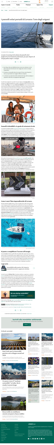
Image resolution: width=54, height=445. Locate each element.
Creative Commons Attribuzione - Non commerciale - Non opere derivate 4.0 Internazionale (18, 304)
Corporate (3, 435)
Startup (22, 307)
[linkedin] (41, 438)
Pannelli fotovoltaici (27, 307)
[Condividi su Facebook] (15, 62)
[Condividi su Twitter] (18, 62)
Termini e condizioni (19, 435)
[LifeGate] (27, 1)
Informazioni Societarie (19, 434)
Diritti (9, 7)
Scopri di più (29, 313)
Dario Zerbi (12, 52)
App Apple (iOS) (4, 427)
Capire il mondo (5, 5)
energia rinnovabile (9, 213)
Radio (18, 5)
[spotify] (35, 438)
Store (9, 1)
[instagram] (39, 438)
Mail (15, 430)
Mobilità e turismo (33, 7)
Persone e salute (50, 7)
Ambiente (3, 7)
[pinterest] (33, 438)
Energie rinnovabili (17, 307)
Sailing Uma (28, 259)
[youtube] (37, 438)
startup (2, 275)
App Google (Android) (5, 429)
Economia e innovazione (22, 7)
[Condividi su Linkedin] (20, 62)
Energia (14, 7)
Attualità (3, 424)
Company (16, 424)
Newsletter (15, 1)
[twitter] (30, 438)
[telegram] (43, 438)
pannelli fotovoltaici (19, 158)
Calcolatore (3, 437)
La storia (16, 429)
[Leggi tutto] (52, 331)
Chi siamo (17, 427)
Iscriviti (26, 324)
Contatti (16, 426)
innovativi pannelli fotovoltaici (19, 128)
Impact (51, 5)
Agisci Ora (40, 5)
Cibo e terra (42, 7)
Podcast (28, 5)
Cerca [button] (21, 1)
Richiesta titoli (4, 434)
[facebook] (28, 438)
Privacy (16, 432)
